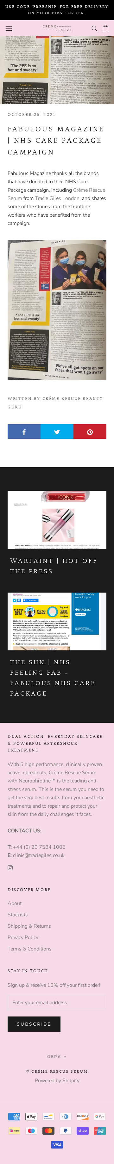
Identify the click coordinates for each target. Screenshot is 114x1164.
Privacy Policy (23, 937)
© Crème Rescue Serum (57, 1071)
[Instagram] (10, 867)
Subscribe (34, 1024)
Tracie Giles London (57, 198)
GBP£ (54, 1056)
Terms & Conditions (30, 948)
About (15, 903)
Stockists (18, 914)
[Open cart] (105, 28)
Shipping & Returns (29, 926)
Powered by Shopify (57, 1080)
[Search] (94, 28)
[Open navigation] (9, 28)
